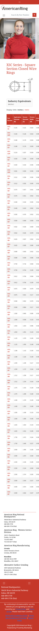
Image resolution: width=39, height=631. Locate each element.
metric (27, 110)
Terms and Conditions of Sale (16, 615)
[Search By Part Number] (34, 15)
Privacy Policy (20, 609)
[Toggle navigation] (19, 2)
